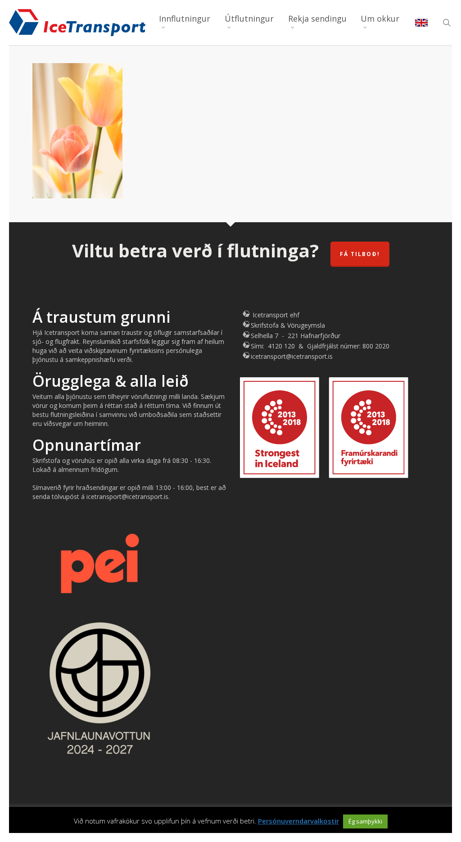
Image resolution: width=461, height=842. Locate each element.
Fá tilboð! (360, 254)
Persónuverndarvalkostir (298, 820)
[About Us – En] (421, 22)
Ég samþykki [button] (365, 821)
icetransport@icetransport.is (292, 356)
